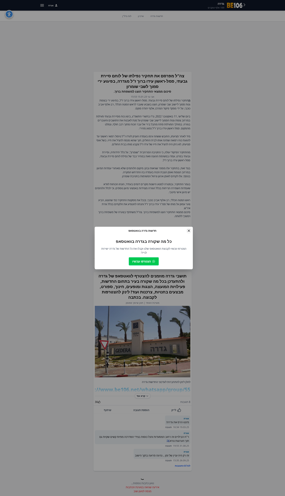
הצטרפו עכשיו (141, 261)
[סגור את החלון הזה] (188, 230)
